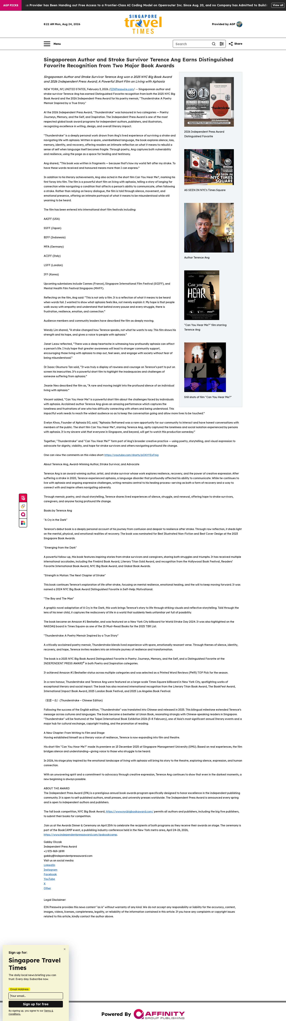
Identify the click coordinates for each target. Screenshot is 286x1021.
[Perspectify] (23, 506)
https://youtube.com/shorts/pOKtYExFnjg (131, 455)
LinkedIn (49, 865)
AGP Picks (10, 5)
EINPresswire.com (121, 89)
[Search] (214, 44)
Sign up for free (35, 1004)
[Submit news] (23, 498)
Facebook (50, 874)
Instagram (50, 869)
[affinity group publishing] (23, 515)
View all (278, 5)
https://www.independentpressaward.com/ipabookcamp (80, 834)
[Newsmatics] (23, 523)
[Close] (64, 949)
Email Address (19, 989)
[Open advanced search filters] (222, 44)
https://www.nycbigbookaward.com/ (129, 811)
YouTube (49, 879)
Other (47, 888)
